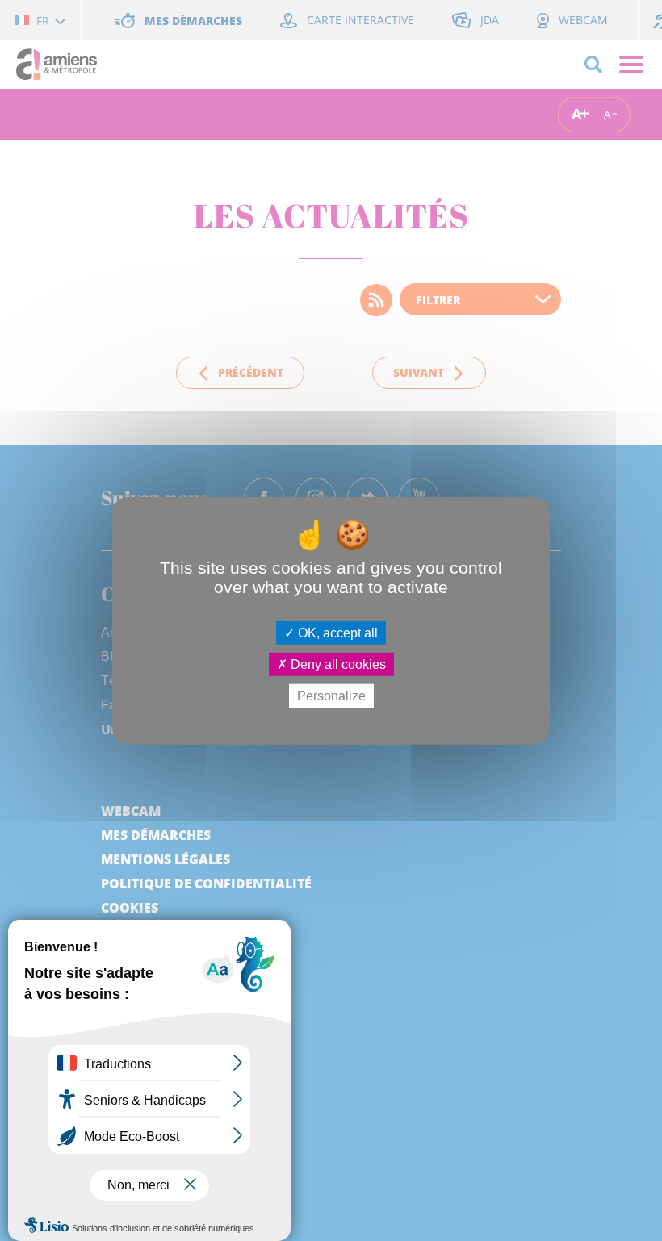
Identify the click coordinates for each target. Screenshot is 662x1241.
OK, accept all (336, 633)
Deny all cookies (336, 664)
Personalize (331, 696)
